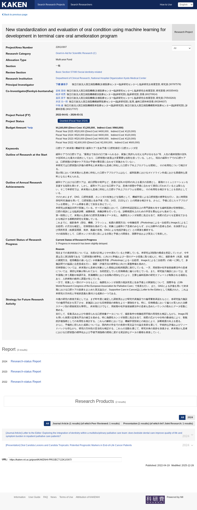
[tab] (100, 401)
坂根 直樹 (61, 90)
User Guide (34, 497)
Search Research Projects (51, 4)
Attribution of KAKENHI (88, 497)
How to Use (166, 4)
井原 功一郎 (62, 101)
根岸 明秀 (61, 94)
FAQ (45, 497)
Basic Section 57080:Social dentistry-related (79, 72)
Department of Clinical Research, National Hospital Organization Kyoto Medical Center (101, 78)
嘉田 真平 (61, 98)
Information (20, 497)
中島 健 (59, 105)
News (54, 497)
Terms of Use (66, 497)
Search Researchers (81, 4)
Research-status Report (26, 361)
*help (30, 127)
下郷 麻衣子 (62, 84)
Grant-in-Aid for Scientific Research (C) (76, 53)
